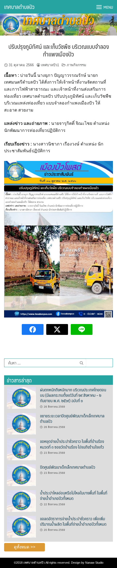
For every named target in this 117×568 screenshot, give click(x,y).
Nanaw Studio (94, 562)
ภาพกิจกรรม (76, 65)
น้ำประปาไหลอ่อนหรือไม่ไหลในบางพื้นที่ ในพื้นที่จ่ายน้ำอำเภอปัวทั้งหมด (73, 495)
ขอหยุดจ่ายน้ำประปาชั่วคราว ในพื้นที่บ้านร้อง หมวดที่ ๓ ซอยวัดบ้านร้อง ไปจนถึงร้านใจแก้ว (72, 443)
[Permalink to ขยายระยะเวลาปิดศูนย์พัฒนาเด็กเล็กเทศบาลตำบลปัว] (21, 423)
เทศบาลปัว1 (50, 65)
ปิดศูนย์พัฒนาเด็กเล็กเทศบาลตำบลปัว (67, 467)
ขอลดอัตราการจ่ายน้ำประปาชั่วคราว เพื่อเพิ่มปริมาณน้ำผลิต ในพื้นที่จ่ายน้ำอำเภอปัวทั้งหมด (73, 521)
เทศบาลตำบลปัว (19, 6)
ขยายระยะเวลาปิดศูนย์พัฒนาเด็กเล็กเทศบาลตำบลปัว (72, 418)
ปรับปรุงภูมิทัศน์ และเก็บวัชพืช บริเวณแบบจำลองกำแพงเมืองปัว (58, 50)
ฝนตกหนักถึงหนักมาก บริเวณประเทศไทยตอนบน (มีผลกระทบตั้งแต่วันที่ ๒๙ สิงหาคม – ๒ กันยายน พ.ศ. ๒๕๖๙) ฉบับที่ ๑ (73, 395)
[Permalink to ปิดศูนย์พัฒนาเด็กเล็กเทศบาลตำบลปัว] (21, 475)
